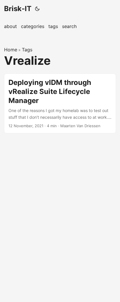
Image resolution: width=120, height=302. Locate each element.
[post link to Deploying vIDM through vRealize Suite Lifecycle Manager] (60, 103)
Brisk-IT (17, 8)
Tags (27, 50)
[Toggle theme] (37, 9)
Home (10, 50)
